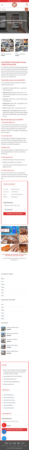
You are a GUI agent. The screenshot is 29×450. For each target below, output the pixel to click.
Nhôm (2, 284)
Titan (2, 292)
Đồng (2, 278)
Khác (2, 295)
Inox (14, 18)
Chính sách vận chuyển (9, 402)
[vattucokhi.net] (14, 4)
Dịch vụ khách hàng (8, 394)
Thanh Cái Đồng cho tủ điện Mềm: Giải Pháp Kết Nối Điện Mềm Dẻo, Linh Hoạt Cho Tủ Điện (14, 255)
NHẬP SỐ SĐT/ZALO (8, 202)
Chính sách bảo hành (8, 408)
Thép (2, 290)
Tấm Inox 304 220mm (20, 54)
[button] (2, 5)
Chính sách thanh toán (9, 400)
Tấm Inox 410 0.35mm (6, 54)
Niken (2, 287)
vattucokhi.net (14, 196)
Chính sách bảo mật (8, 397)
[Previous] (1, 49)
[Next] (28, 49)
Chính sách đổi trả (8, 405)
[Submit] (26, 9)
